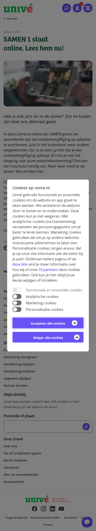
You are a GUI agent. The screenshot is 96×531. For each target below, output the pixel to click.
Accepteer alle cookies (48, 323)
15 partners (48, 269)
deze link (20, 264)
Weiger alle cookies (48, 338)
